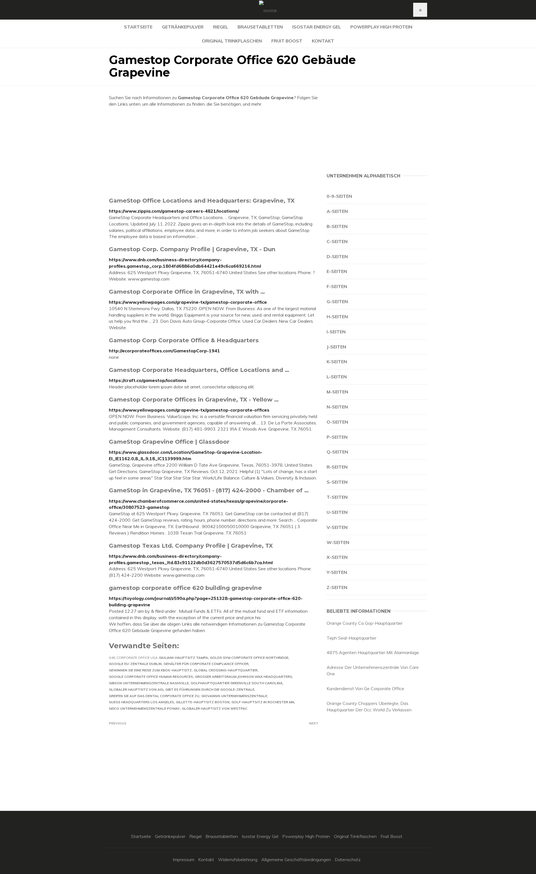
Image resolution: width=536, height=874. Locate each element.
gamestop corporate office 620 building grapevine (185, 587)
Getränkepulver (183, 27)
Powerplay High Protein (381, 27)
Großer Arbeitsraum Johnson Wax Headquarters (243, 676)
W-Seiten (338, 542)
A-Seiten (337, 211)
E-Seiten (337, 271)
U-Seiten (337, 512)
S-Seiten (337, 482)
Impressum (183, 859)
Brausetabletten (260, 27)
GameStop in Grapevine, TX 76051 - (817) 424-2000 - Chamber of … (209, 490)
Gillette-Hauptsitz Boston (202, 702)
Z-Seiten (337, 587)
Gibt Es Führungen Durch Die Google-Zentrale (209, 689)
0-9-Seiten (339, 196)
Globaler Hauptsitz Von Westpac (214, 708)
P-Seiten (337, 437)
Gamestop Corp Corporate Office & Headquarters (184, 340)
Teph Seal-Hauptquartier (351, 638)
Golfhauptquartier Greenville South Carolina (237, 683)
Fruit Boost (286, 41)
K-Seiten (337, 361)
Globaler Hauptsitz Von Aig (136, 689)
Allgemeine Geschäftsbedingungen (296, 859)
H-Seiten (337, 316)
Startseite (138, 27)
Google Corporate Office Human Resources (151, 676)
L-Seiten (337, 376)
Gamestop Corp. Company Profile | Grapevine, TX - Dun (192, 249)
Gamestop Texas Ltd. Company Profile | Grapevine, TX (191, 545)
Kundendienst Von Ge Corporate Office (365, 688)
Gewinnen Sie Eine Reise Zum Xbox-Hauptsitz (150, 670)
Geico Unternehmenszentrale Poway (144, 708)
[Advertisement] (213, 152)
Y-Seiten (337, 572)
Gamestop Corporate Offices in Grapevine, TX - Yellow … (194, 399)
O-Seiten (337, 422)
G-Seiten (337, 301)
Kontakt (323, 41)
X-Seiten (337, 557)
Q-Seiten (337, 452)
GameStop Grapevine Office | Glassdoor (169, 441)
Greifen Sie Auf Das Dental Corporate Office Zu (154, 696)
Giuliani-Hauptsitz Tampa (183, 658)
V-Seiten (337, 527)
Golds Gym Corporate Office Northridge (249, 658)
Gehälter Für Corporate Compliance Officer (206, 664)
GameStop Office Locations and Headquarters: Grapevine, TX (202, 200)
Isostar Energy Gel (316, 27)
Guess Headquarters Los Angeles (141, 702)
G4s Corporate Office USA (133, 658)
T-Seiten (337, 497)
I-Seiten (336, 331)
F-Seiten (337, 286)
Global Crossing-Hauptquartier (225, 670)
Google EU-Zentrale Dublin (135, 664)
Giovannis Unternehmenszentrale (234, 696)
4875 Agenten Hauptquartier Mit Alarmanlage (373, 652)
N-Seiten (337, 407)
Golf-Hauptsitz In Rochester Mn (262, 702)
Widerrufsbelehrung (237, 859)
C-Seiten (337, 241)
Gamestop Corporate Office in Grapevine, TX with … (187, 291)
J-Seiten (336, 347)
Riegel (220, 27)
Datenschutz (348, 859)
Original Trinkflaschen (232, 41)
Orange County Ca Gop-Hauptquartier (365, 623)
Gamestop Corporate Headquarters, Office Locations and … (199, 369)
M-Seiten (337, 392)
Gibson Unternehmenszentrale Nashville (149, 683)
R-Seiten (337, 467)
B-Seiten (337, 226)
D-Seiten (337, 256)
